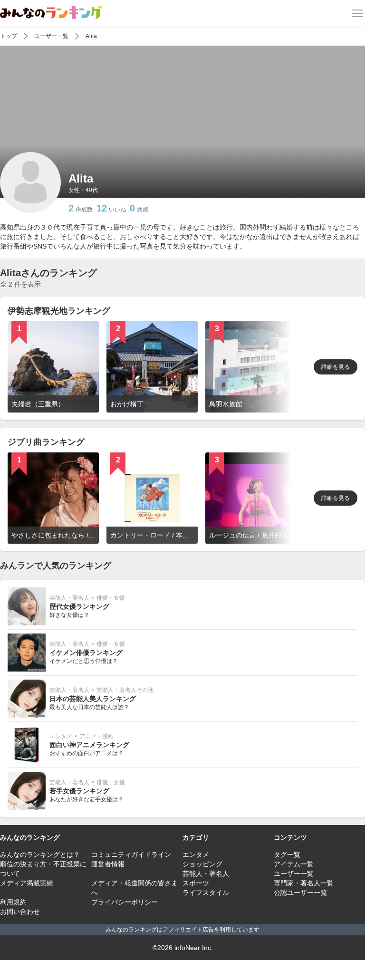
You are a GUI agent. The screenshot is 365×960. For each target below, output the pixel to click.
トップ (8, 36)
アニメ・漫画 (96, 736)
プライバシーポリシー (124, 902)
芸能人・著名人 (69, 598)
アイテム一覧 (294, 864)
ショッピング (202, 864)
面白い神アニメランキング (89, 745)
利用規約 (13, 902)
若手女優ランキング (79, 791)
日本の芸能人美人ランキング (92, 698)
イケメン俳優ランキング (86, 652)
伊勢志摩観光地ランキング (59, 311)
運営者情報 (108, 864)
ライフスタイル (205, 892)
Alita (91, 36)
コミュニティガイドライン (131, 854)
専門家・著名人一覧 (304, 883)
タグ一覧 (287, 854)
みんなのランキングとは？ (40, 854)
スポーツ (195, 883)
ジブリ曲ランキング (46, 442)
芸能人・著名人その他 (125, 690)
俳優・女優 (110, 598)
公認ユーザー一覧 (300, 892)
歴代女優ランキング (79, 606)
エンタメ (60, 736)
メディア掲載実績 (26, 883)
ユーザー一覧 (51, 36)
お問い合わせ (20, 911)
